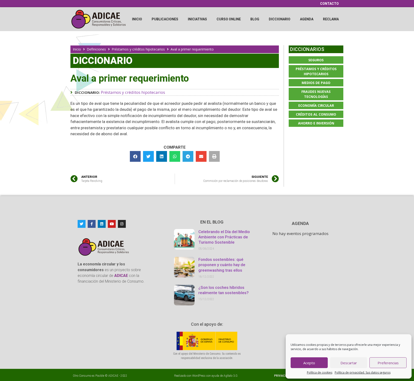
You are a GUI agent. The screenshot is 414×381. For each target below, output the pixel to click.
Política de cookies (319, 372)
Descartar (348, 362)
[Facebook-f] (92, 224)
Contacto (329, 4)
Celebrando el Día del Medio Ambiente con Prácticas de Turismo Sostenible (224, 237)
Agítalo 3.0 (230, 375)
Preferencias (388, 362)
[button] (135, 156)
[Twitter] (82, 224)
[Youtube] (112, 224)
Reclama (331, 19)
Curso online (229, 19)
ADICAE (113, 375)
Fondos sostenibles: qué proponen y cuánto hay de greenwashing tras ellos (221, 264)
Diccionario (279, 19)
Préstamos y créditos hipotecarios (138, 49)
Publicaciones (165, 19)
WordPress (199, 375)
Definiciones (96, 49)
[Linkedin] (102, 224)
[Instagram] (122, 224)
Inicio (137, 19)
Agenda (306, 19)
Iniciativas (197, 19)
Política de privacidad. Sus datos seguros (363, 372)
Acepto (309, 362)
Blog (254, 19)
